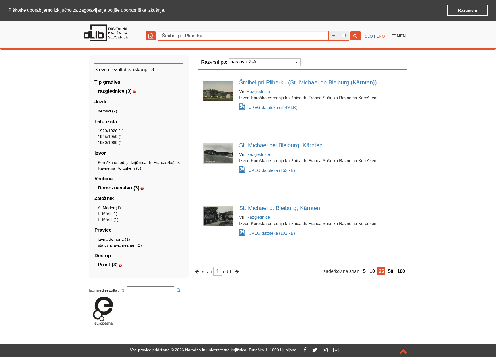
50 (390, 271)
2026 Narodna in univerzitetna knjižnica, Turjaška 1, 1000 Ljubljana (236, 350)
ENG (380, 36)
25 (381, 271)
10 (372, 271)
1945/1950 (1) (111, 136)
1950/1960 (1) (111, 142)
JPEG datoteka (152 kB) (272, 170)
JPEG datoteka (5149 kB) (273, 107)
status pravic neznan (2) (120, 245)
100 (401, 271)
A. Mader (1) (109, 207)
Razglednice (258, 91)
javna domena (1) (114, 239)
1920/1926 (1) (111, 131)
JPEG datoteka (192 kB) (272, 233)
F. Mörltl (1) (108, 219)
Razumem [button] (467, 10)
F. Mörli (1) (107, 213)
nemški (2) (107, 111)
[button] (167, 10)
